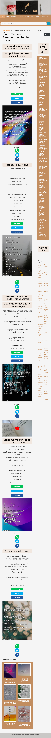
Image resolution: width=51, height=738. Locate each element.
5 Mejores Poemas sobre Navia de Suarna (42, 143)
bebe (45, 313)
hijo (45, 346)
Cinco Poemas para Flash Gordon (43, 191)
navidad (46, 338)
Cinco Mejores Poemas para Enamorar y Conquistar (24, 680)
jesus (39, 378)
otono (45, 277)
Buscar (40, 30)
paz (45, 323)
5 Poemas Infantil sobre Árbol (43, 162)
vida (45, 378)
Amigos (27, 16)
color (45, 289)
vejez (39, 360)
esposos (46, 336)
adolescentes (46, 310)
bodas (45, 328)
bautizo (40, 289)
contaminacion (40, 354)
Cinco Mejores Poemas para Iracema (43, 75)
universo (40, 340)
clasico (40, 386)
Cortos (43, 16)
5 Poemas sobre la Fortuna (42, 121)
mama (46, 389)
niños (45, 380)
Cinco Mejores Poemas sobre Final (24, 725)
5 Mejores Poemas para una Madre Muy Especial (43, 149)
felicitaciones (46, 286)
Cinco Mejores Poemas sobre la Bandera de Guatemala (42, 214)
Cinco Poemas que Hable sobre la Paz (43, 166)
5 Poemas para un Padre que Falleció (42, 86)
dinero (40, 268)
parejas (46, 307)
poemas (46, 399)
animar (40, 349)
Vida (48, 16)
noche (45, 297)
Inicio (3, 16)
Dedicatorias (14, 16)
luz (44, 281)
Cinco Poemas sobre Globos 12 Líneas (43, 196)
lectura (40, 306)
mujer (45, 387)
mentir (40, 357)
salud (45, 279)
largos (8, 30)
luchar (40, 338)
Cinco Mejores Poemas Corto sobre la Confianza (43, 155)
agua (45, 315)
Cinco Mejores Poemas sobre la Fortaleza (42, 185)
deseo (40, 372)
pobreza (40, 326)
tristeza (46, 358)
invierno (40, 374)
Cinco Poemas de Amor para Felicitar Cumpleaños (43, 178)
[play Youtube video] (17, 428)
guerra (46, 303)
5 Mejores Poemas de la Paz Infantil (43, 236)
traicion (40, 283)
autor (45, 321)
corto (45, 385)
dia (45, 354)
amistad (46, 356)
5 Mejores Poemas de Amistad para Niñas (10, 703)
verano (40, 376)
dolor (39, 390)
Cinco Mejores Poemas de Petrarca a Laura (42, 100)
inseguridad (40, 270)
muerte (46, 361)
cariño (40, 298)
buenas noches (40, 393)
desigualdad (40, 274)
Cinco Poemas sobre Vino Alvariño (42, 206)
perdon (40, 370)
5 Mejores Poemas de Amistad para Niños (24, 701)
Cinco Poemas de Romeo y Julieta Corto (43, 69)
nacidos (40, 281)
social (39, 388)
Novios (37, 16)
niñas (45, 274)
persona (46, 352)
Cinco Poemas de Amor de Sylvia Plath (42, 116)
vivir (39, 300)
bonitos (46, 319)
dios (45, 330)
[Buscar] (49, 23)
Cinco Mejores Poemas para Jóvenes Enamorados (43, 137)
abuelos (46, 348)
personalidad (40, 264)
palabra (46, 266)
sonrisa (40, 362)
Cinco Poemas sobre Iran (42, 224)
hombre (46, 363)
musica (40, 352)
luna (45, 326)
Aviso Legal (12, 736)
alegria (46, 283)
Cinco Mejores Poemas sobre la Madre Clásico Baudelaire (42, 128)
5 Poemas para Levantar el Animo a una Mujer (43, 230)
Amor (7, 16)
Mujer (32, 16)
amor (45, 397)
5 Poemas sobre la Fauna (42, 202)
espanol (46, 350)
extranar (40, 324)
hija (45, 344)
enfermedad (40, 335)
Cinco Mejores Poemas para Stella (43, 64)
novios (45, 382)
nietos (39, 380)
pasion (40, 364)
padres (46, 376)
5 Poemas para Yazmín (43, 219)
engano (40, 322)
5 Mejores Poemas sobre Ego (10, 724)
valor (45, 295)
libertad (46, 317)
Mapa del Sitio (38, 736)
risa (39, 320)
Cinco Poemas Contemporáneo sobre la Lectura (10, 681)
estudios (46, 261)
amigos (46, 391)
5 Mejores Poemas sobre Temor (43, 172)
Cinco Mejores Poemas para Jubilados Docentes (43, 92)
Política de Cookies (19, 736)
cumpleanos (46, 369)
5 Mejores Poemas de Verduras (42, 81)
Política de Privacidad (29, 736)
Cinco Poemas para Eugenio (43, 59)
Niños (25, 20)
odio (39, 328)
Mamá (21, 16)
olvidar (46, 272)
